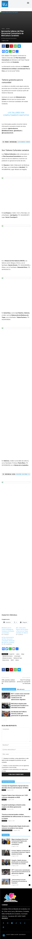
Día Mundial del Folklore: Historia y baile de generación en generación (19, 713)
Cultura (6, 9)
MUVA (12, 660)
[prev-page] (3, 720)
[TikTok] (16, 923)
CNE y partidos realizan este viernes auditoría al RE (8, 681)
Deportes (4, 799)
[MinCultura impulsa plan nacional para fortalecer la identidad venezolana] (6, 705)
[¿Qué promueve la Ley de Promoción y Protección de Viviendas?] (6, 882)
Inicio (2, 9)
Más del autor (21, 689)
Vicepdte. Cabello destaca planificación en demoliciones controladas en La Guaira (20, 862)
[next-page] (5, 720)
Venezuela (4, 820)
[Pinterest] (11, 46)
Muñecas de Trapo (18, 658)
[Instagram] (7, 923)
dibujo (22, 654)
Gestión (3, 790)
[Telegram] (19, 46)
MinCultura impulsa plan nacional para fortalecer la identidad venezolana (19, 705)
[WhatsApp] (15, 46)
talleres (17, 660)
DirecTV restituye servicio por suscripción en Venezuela (23, 681)
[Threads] (3, 927)
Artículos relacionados (9, 689)
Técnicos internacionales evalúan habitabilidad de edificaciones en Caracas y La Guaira (16, 816)
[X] (7, 46)
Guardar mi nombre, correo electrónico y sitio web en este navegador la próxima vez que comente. (15, 760)
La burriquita (17, 656)
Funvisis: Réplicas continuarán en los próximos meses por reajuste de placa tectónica (21, 852)
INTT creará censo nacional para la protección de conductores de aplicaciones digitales (21, 871)
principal (8, 28)
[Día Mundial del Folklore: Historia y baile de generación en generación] (6, 714)
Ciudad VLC (11, 654)
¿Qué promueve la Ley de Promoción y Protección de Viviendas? (19, 881)
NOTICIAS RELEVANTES (7, 830)
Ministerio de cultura (7, 658)
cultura (17, 654)
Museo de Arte (5, 660)
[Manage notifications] (3, 935)
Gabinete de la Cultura (7, 656)
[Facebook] (3, 46)
